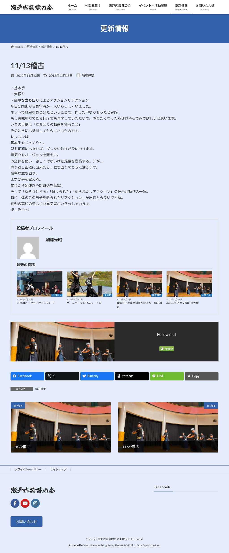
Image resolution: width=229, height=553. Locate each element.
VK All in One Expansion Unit (143, 545)
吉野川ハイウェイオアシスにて (35, 303)
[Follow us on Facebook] (15, 503)
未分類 (107, 295)
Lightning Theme (113, 545)
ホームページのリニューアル (84, 303)
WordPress (90, 545)
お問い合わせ (26, 521)
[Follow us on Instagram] (35, 503)
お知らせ (56, 295)
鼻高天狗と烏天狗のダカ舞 (182, 303)
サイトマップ (58, 469)
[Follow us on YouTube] (25, 503)
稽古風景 (156, 295)
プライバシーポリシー (28, 469)
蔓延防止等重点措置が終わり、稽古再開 (139, 305)
